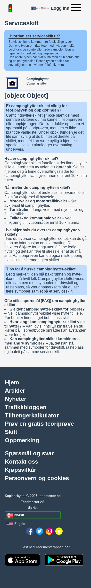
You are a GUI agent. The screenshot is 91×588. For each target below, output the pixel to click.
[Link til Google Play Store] (64, 560)
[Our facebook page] (29, 531)
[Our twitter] (39, 531)
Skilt (11, 432)
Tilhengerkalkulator (32, 415)
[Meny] (76, 8)
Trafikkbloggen (26, 407)
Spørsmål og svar (29, 453)
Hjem (12, 382)
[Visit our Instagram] (49, 531)
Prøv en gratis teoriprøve (39, 423)
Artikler (15, 390)
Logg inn (60, 8)
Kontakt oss (21, 461)
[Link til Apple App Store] (22, 560)
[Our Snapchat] (59, 531)
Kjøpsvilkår (20, 470)
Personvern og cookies (37, 478)
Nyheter (15, 399)
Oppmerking (22, 440)
